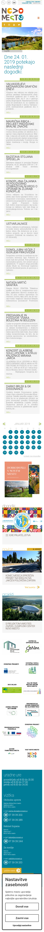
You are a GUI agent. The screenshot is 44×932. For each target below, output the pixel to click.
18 (28, 442)
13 (39, 437)
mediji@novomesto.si (15, 859)
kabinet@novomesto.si (15, 837)
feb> (40, 424)
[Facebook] (4, 24)
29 (10, 452)
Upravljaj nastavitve (22, 925)
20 (39, 442)
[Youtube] (14, 24)
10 (22, 437)
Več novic (30, 587)
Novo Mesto (18, 14)
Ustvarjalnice (16, 223)
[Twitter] (18, 24)
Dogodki (7, 51)
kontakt (9, 2)
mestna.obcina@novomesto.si (18, 811)
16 (16, 442)
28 (5, 452)
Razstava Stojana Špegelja (19, 158)
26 (33, 447)
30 (16, 452)
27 (39, 447)
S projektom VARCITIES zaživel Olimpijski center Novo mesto (20, 626)
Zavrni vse (22, 918)
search (3, 2)
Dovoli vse (22, 906)
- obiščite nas (31, 2)
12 (33, 437)
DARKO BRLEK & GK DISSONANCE (18, 388)
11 (28, 437)
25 (28, 447)
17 (22, 442)
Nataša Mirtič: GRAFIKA (16, 284)
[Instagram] (9, 24)
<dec (4, 424)
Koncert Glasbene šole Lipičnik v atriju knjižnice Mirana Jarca (21, 354)
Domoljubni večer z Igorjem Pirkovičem (20, 251)
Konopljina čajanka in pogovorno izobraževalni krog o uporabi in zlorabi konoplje (21, 186)
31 (22, 452)
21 (5, 447)
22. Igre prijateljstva (18, 535)
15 (10, 442)
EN (14, 2)
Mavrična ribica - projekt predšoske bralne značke (20, 124)
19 (33, 442)
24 (22, 447)
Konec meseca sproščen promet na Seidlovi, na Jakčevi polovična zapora (20, 578)
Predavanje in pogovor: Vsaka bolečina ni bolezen (20, 318)
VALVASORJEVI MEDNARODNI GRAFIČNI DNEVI (21, 86)
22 (10, 447)
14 (5, 442)
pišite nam (9, 870)
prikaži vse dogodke (32, 456)
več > (8, 112)
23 (16, 447)
